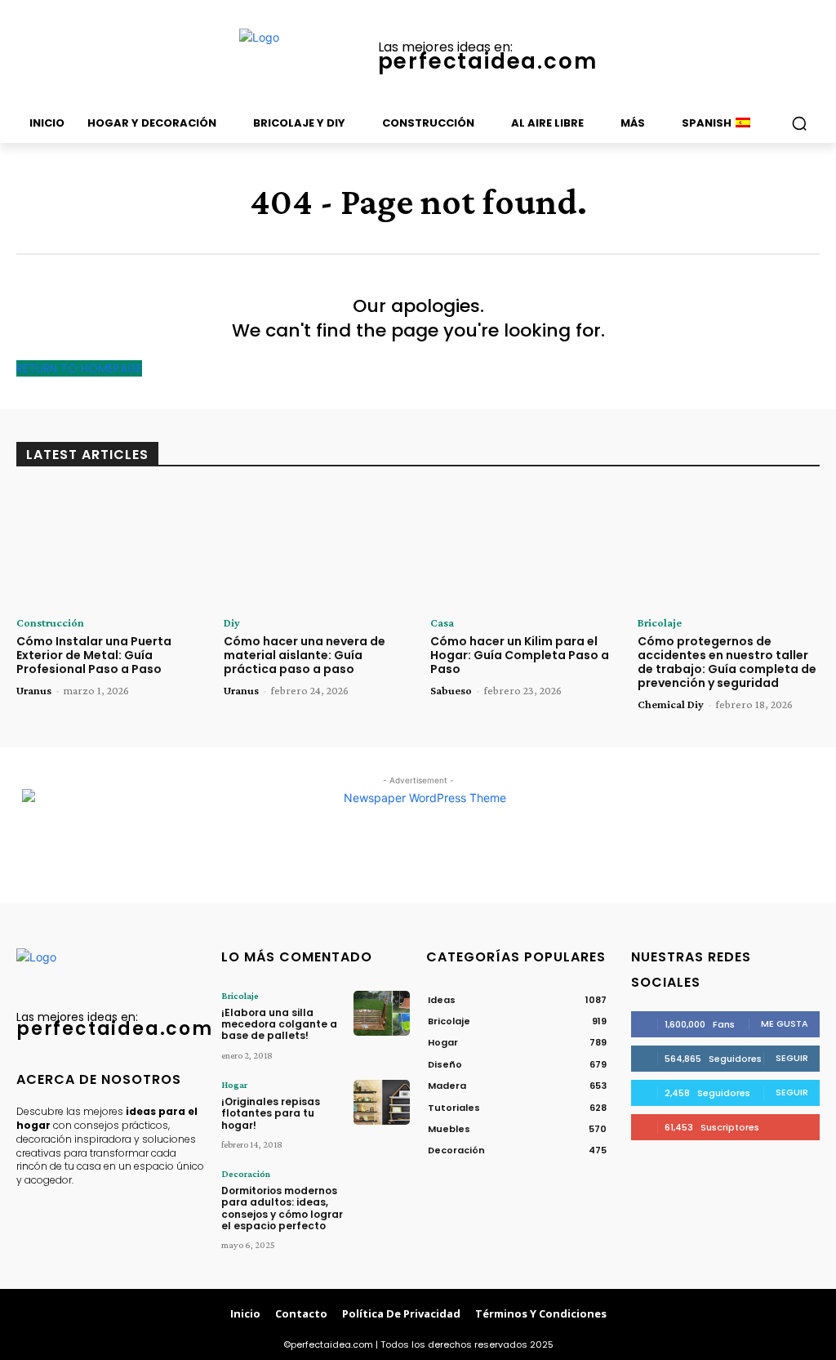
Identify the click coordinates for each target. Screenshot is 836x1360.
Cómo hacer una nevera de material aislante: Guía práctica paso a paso (304, 655)
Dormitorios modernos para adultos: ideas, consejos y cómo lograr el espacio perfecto (282, 1208)
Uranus (33, 690)
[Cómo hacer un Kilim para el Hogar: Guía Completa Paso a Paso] (521, 547)
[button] (799, 123)
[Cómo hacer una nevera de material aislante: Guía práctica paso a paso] (315, 547)
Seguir (792, 1057)
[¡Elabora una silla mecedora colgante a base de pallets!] (382, 1013)
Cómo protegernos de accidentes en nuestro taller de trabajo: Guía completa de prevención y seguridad (727, 661)
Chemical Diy (671, 704)
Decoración (245, 1174)
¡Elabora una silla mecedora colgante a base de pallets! (279, 1024)
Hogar (234, 1085)
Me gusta (784, 1023)
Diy (232, 622)
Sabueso (451, 690)
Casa (442, 622)
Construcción (50, 622)
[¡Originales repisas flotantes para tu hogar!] (382, 1102)
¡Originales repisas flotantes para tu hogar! (270, 1113)
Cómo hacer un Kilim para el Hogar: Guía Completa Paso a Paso (519, 655)
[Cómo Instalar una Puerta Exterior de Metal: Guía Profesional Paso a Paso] (107, 547)
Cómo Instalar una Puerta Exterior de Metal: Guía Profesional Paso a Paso (93, 655)
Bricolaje (660, 622)
